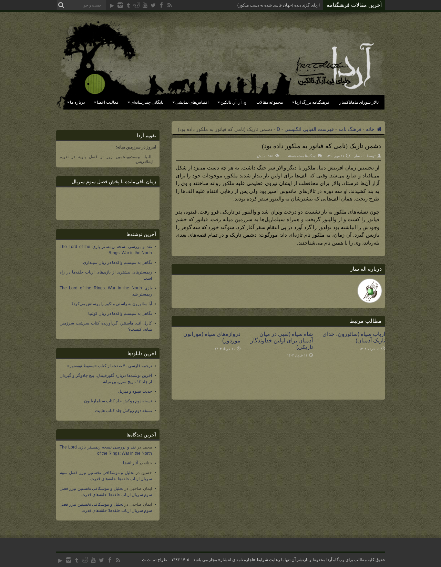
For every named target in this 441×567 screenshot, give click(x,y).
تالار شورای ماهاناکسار (359, 102)
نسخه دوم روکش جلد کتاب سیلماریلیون (118, 401)
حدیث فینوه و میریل (135, 391)
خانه (371, 129)
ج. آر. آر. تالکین (233, 102)
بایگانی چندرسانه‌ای (147, 102)
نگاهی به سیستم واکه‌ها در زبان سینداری (117, 262)
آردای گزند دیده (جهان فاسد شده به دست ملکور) (278, 5)
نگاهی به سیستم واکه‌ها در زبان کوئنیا (120, 313)
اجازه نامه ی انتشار (236, 559)
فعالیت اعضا (108, 102)
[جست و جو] (61, 5)
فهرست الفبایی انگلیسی (309, 129)
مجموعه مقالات (269, 102)
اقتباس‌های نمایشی (191, 102)
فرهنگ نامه (349, 129)
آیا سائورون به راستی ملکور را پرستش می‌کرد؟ (111, 303)
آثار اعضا (130, 463)
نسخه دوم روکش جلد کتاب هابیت (123, 410)
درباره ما (77, 102)
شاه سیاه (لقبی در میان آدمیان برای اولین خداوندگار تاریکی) (281, 340)
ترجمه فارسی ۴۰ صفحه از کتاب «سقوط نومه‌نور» (109, 365)
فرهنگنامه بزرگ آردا (312, 102)
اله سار (359, 156)
